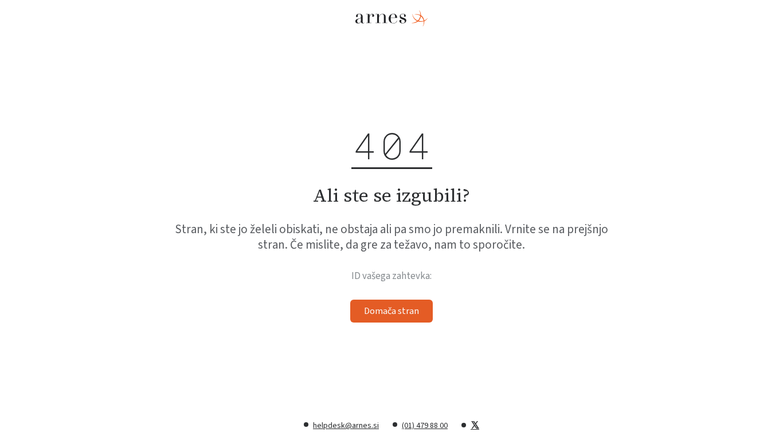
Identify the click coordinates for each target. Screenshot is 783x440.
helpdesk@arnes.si (346, 425)
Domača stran (391, 311)
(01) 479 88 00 (425, 425)
